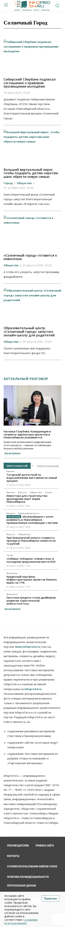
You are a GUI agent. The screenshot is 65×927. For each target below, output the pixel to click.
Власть (22, 492)
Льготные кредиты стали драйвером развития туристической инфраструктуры (31, 600)
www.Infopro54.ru (27, 646)
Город (8, 183)
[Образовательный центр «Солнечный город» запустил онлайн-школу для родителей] (32, 305)
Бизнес (10, 471)
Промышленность (28, 513)
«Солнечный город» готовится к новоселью (30, 257)
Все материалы (12, 453)
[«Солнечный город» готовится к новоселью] (32, 232)
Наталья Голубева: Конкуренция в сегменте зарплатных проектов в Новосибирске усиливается (27, 434)
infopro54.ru (33, 689)
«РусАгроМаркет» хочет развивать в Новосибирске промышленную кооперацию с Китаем (32, 519)
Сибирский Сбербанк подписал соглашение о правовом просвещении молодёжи (30, 83)
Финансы (12, 573)
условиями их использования (21, 921)
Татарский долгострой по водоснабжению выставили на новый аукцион (31, 478)
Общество (24, 183)
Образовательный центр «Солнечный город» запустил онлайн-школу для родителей (29, 331)
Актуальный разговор (26, 379)
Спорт (48, 492)
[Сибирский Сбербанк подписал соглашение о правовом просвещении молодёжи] (32, 56)
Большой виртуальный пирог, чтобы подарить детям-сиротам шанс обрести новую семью (31, 173)
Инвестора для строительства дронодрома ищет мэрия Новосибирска (26, 499)
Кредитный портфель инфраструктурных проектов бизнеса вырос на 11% (31, 579)
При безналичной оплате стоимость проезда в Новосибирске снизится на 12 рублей (31, 541)
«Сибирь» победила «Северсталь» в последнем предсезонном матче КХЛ (30, 560)
